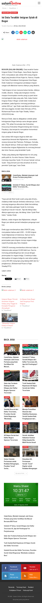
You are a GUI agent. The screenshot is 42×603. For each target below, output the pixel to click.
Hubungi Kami (28, 590)
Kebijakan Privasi (15, 590)
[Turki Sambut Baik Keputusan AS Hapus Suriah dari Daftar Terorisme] (30, 375)
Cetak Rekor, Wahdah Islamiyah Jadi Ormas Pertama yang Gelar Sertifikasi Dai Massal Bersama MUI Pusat (18, 518)
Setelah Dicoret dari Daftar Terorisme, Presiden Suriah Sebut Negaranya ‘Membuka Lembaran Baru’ (20, 552)
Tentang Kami (21, 587)
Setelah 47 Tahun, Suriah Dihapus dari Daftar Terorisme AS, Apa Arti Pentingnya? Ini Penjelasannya (19, 528)
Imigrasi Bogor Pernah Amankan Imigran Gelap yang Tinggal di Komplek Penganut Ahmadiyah (10, 303)
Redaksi (30, 587)
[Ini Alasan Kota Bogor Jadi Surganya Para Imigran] (28, 293)
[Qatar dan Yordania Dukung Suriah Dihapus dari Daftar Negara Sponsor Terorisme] (12, 375)
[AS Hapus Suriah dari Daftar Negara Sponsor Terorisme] (12, 427)
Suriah (25, 345)
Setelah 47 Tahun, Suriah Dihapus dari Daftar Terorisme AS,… (26, 186)
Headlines (5, 12)
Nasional (14, 12)
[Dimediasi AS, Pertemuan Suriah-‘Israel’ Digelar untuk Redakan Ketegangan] (30, 451)
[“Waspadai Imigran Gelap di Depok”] (10, 317)
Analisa (7, 345)
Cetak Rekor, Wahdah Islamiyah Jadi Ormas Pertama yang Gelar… (25, 176)
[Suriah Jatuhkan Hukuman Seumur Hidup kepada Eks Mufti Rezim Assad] (30, 427)
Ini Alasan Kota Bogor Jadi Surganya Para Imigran (27, 301)
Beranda (11, 587)
